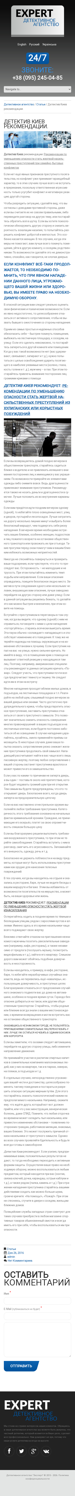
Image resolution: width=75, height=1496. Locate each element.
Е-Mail (23, 1309)
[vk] (46, 1451)
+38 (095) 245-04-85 (37, 78)
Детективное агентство (19, 104)
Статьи (40, 104)
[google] (33, 1451)
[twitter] (21, 1451)
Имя (7, 1293)
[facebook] (9, 1451)
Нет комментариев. (20, 1260)
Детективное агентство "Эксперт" (24, 1475)
